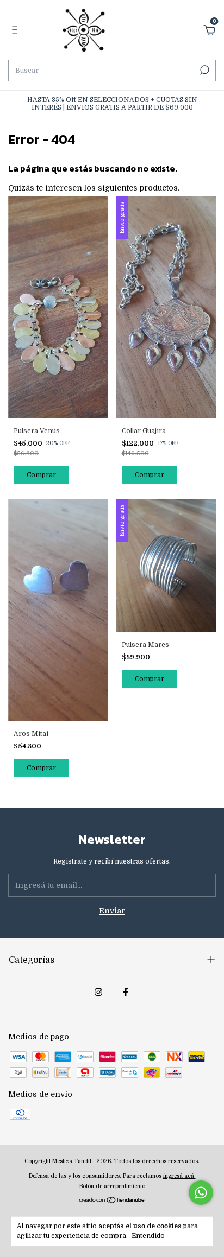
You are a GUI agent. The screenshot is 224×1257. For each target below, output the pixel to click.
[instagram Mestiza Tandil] (98, 992)
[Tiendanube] (112, 1200)
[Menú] (16, 31)
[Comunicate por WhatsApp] (201, 1192)
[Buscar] (203, 70)
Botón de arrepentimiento (112, 1186)
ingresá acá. (179, 1176)
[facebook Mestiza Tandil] (125, 992)
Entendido (148, 1236)
